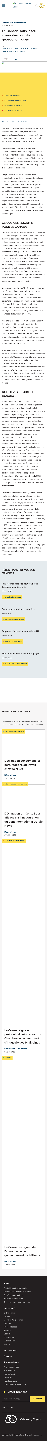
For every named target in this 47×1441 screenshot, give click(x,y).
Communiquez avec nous (15, 1384)
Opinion (7, 1323)
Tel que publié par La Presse (14, 121)
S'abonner (37, 1398)
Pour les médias (11, 1380)
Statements (9, 1337)
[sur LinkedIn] (4, 1407)
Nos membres (10, 1350)
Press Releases (10, 1326)
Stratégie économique (13, 111)
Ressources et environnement (17, 1302)
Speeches (8, 1333)
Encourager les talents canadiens (18, 609)
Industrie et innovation (13, 641)
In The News (9, 1312)
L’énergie (8, 1058)
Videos (7, 1344)
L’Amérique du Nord (12, 95)
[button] (3, 5)
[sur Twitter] (8, 1407)
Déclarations (10, 775)
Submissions (9, 1340)
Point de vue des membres (14, 22)
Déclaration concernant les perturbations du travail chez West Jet (22, 764)
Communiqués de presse (15, 1048)
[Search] (36, 5)
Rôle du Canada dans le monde (16, 663)
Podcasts (8, 1356)
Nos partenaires (10, 1373)
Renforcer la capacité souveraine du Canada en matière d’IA (20, 585)
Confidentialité (7, 1435)
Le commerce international (15, 100)
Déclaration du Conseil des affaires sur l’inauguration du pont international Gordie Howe (23, 819)
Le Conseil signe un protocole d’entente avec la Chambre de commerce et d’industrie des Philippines (22, 1036)
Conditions (20, 1435)
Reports (7, 1330)
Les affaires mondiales (13, 105)
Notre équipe (9, 1370)
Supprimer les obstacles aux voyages (20, 653)
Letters (7, 1316)
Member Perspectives (13, 1319)
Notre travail (9, 1308)
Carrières (8, 1377)
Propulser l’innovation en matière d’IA (20, 631)
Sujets (6, 1283)
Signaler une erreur (34, 1435)
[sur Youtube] (12, 1407)
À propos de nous (12, 1362)
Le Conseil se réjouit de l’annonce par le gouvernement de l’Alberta (22, 1251)
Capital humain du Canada (14, 619)
